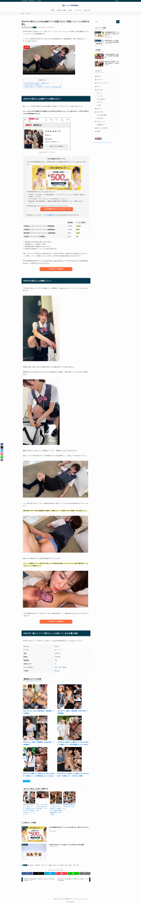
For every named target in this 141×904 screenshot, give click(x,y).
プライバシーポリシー (81, 898)
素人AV (34, 27)
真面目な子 (37, 865)
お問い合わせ (57, 898)
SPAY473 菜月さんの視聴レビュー (34, 85)
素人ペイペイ (59, 650)
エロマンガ (99, 79)
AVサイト (99, 86)
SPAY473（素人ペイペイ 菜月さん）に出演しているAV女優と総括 (42, 87)
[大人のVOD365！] (70, 5)
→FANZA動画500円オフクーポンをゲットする (56, 209)
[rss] (116, 1)
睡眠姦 (65, 667)
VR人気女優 (100, 118)
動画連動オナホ (101, 124)
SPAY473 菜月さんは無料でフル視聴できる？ (37, 83)
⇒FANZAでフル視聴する (56, 269)
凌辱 (74, 865)
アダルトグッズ (101, 121)
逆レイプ (99, 93)
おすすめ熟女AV (101, 99)
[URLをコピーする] (84, 873)
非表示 (44, 80)
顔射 (60, 667)
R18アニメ (99, 108)
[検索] (118, 1)
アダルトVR (100, 112)
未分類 (98, 131)
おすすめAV (100, 89)
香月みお (32, 865)
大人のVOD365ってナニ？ (68, 898)
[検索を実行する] (117, 21)
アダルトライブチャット (103, 83)
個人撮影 (61, 865)
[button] (27, 873)
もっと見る (26, 781)
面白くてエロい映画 (102, 128)
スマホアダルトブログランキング (103, 142)
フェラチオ (100, 96)
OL (55, 664)
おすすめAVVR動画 (101, 115)
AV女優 (99, 105)
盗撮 (56, 667)
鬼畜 (54, 865)
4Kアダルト (100, 102)
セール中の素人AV (48, 215)
